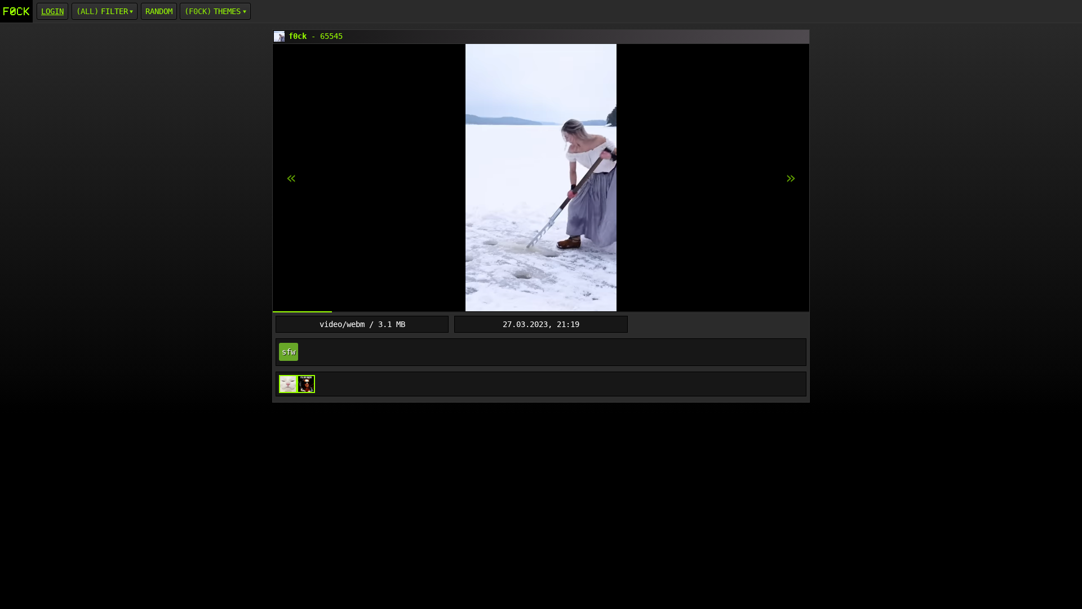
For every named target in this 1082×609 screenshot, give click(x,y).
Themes (227, 11)
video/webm (342, 324)
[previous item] (790, 178)
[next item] (291, 178)
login (52, 11)
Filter (114, 11)
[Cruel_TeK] (306, 384)
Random (158, 11)
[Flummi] (288, 384)
